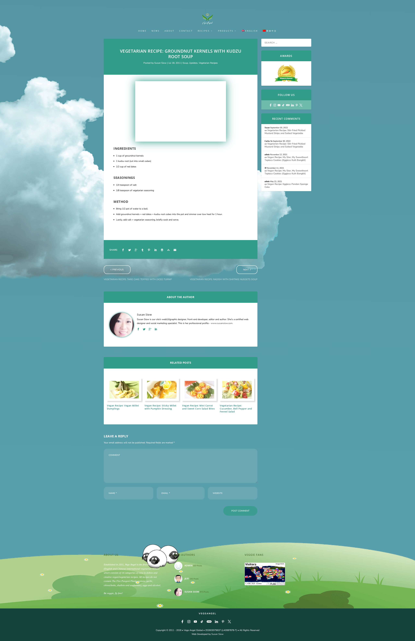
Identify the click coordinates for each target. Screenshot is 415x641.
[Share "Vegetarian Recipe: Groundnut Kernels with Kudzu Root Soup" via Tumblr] (142, 250)
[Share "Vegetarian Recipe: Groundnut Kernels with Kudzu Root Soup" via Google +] (136, 250)
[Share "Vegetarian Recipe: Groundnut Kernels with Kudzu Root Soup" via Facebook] (123, 250)
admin (267, 154)
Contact (186, 31)
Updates (193, 62)
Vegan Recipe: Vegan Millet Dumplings (123, 407)
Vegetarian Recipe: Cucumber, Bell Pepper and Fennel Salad (236, 408)
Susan (267, 128)
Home (142, 31)
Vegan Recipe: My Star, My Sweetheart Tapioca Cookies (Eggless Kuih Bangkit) (286, 159)
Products (225, 31)
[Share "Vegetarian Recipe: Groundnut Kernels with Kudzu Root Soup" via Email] (175, 250)
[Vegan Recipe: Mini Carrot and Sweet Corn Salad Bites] (199, 389)
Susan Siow (160, 62)
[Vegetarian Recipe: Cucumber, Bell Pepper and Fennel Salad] (237, 389)
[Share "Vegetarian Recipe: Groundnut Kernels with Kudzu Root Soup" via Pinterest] (149, 250)
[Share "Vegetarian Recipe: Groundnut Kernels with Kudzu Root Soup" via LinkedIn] (155, 250)
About (169, 31)
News (156, 31)
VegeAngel (207, 613)
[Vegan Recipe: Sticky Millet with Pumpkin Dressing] (162, 389)
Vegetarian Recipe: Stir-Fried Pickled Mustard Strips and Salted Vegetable (285, 132)
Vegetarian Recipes (208, 62)
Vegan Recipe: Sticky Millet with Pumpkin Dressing (161, 407)
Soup (185, 62)
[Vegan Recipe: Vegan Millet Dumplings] (124, 389)
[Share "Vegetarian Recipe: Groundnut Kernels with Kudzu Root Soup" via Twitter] (129, 250)
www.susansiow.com (221, 323)
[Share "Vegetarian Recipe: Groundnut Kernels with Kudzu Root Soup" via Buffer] (162, 250)
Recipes (204, 31)
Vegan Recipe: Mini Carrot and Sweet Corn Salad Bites (198, 407)
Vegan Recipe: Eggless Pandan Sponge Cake (286, 186)
